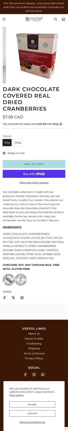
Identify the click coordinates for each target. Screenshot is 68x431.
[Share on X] (13, 298)
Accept (32, 404)
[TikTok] (43, 375)
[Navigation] (4, 19)
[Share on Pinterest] (22, 298)
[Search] (55, 19)
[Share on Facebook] (5, 298)
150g (7, 142)
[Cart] (63, 19)
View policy (16, 395)
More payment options (34, 182)
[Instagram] (34, 375)
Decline (32, 413)
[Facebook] (25, 375)
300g (18, 142)
